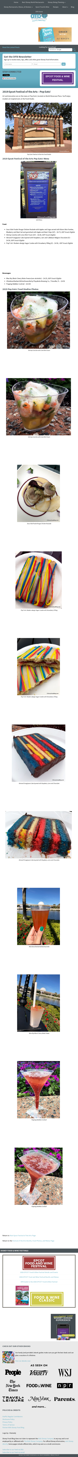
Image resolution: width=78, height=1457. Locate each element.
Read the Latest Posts (11, 47)
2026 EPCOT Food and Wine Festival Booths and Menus (39, 1277)
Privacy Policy (7, 1422)
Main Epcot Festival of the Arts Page (23, 1235)
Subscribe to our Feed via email (13, 1452)
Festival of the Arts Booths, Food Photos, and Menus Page (33, 1241)
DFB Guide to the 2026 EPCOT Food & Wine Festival (39, 1282)
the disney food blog (39, 13)
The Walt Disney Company (33, 1441)
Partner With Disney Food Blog (13, 1427)
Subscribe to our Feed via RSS (12, 1449)
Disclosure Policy (8, 1419)
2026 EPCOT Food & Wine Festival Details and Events (39, 1272)
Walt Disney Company (46, 1438)
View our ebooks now (22, 1361)
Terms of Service (8, 1425)
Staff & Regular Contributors (12, 1416)
